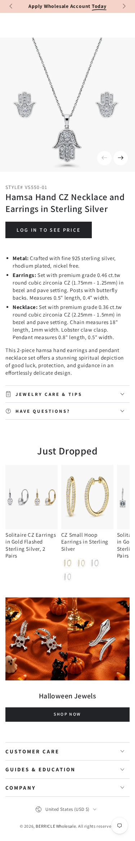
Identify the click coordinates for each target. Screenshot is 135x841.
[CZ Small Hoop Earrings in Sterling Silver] (87, 497)
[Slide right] (123, 6)
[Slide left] (11, 6)
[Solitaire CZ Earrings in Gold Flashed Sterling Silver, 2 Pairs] (31, 497)
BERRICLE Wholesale (56, 826)
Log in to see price (48, 230)
